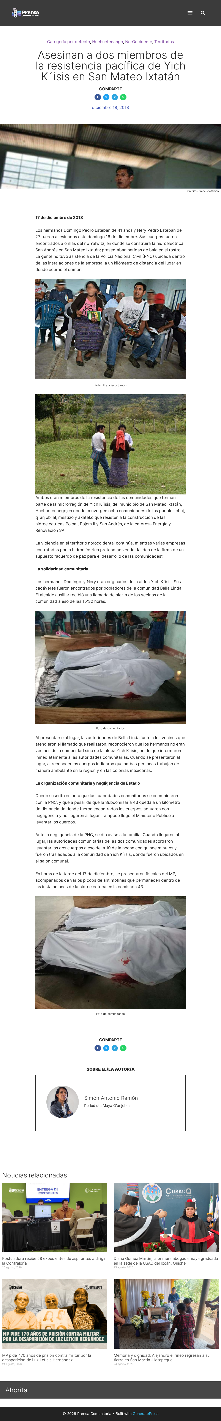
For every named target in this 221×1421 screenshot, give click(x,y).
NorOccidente (138, 41)
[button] (190, 13)
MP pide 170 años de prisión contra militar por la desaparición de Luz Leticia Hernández (46, 1357)
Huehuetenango (107, 41)
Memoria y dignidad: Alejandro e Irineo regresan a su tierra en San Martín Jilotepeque (162, 1357)
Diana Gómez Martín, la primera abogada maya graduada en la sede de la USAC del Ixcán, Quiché (166, 1260)
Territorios (164, 41)
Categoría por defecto (68, 41)
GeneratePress (146, 1414)
